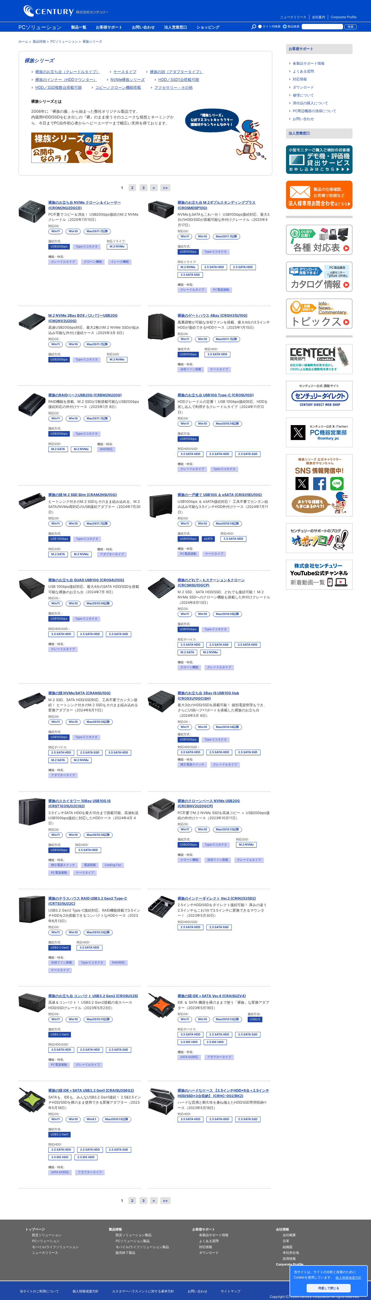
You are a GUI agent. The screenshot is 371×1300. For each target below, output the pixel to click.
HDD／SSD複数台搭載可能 (58, 87)
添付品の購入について (310, 103)
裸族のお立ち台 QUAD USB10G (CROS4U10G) (86, 580)
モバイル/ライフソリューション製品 (142, 1247)
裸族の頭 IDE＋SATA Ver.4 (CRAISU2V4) (212, 996)
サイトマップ (230, 1291)
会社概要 (289, 1235)
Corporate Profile (344, 17)
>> (165, 188)
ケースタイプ (125, 71)
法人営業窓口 (175, 27)
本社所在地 (291, 1253)
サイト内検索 (272, 26)
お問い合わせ (143, 27)
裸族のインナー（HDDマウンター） (66, 79)
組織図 (288, 1247)
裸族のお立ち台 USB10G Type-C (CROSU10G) (216, 395)
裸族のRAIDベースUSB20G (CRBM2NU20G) (85, 395)
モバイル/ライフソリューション (55, 1247)
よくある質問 (303, 71)
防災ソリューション (46, 1235)
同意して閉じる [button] (328, 1288)
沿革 (286, 1241)
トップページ (35, 1229)
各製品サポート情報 (309, 63)
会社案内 (318, 17)
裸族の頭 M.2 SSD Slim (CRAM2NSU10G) (82, 494)
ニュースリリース (293, 17)
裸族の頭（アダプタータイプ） (176, 71)
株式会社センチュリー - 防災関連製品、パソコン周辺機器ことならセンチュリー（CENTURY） (67, 11)
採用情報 (289, 1259)
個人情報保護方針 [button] (348, 1278)
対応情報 (300, 79)
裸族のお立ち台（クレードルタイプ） (67, 71)
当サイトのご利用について (39, 1291)
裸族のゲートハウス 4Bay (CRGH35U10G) (212, 315)
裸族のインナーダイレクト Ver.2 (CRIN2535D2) (217, 898)
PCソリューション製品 (133, 1241)
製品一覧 (78, 27)
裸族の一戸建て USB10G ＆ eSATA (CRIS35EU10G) (220, 494)
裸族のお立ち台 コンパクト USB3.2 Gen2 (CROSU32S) (93, 996)
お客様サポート (109, 27)
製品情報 (115, 1229)
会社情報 (282, 1229)
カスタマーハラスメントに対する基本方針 (143, 1291)
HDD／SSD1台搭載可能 (178, 79)
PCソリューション (40, 27)
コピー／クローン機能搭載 (118, 87)
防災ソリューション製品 (134, 1235)
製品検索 (294, 26)
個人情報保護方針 (86, 1291)
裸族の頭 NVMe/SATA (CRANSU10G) (79, 693)
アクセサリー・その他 (174, 87)
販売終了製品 (125, 1253)
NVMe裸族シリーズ (128, 79)
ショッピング (208, 27)
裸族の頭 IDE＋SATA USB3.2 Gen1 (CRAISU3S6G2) (91, 1090)
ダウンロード (303, 87)
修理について (303, 95)
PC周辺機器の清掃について (314, 111)
